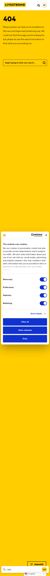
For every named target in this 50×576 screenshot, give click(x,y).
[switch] (43, 287)
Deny (25, 339)
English (31, 574)
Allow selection (25, 330)
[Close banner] (46, 235)
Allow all (25, 322)
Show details (36, 314)
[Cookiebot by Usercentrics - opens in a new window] (31, 235)
